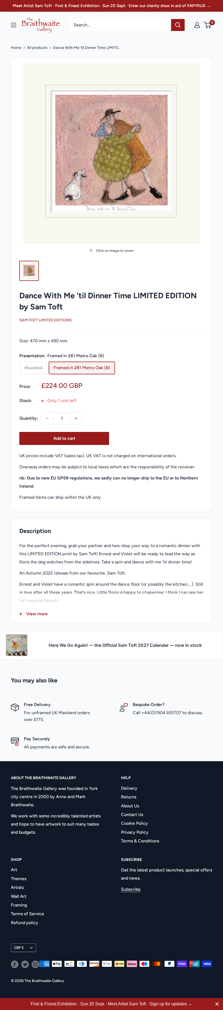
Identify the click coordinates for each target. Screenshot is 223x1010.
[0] (207, 25)
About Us (130, 805)
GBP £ (19, 947)
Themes (18, 878)
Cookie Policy (134, 823)
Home (16, 47)
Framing (19, 905)
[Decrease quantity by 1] (47, 418)
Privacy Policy (134, 832)
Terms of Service (27, 913)
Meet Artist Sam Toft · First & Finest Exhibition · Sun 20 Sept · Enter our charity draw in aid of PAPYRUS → (111, 5)
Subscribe (131, 889)
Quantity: (28, 418)
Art (14, 869)
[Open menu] (13, 25)
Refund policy (24, 922)
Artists (17, 887)
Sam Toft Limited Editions (45, 320)
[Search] (178, 25)
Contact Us (132, 814)
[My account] (197, 25)
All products (37, 47)
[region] (111, 1004)
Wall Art (18, 896)
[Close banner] (217, 1004)
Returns (128, 796)
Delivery (129, 788)
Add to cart (64, 438)
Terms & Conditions (140, 840)
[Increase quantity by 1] (76, 418)
